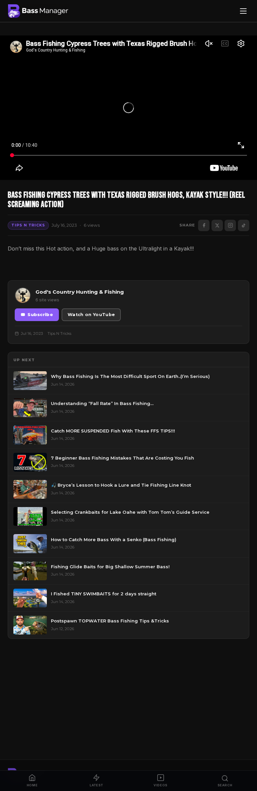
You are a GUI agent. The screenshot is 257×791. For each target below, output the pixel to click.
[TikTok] (243, 225)
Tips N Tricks (28, 225)
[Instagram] (230, 225)
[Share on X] (217, 225)
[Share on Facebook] (203, 225)
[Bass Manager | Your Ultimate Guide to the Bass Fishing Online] (38, 11)
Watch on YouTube (91, 314)
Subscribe (40, 314)
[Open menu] (243, 11)
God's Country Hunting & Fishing (79, 292)
